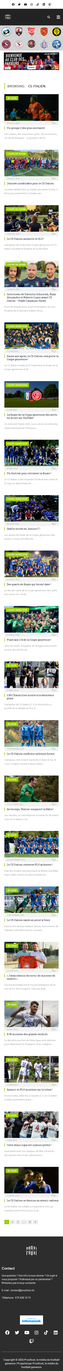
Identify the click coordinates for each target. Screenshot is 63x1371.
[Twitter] (19, 4)
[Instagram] (31, 4)
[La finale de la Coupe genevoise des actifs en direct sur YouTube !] (31, 395)
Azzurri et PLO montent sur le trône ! (29, 1089)
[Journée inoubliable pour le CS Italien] (31, 164)
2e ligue (12, 665)
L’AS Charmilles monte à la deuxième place (30, 696)
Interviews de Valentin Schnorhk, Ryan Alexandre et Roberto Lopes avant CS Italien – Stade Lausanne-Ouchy (31, 297)
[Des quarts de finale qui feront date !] (31, 565)
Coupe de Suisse (16, 153)
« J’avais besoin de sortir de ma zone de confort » (31, 977)
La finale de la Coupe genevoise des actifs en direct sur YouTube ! (32, 416)
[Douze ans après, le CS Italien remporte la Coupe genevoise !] (31, 336)
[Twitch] (49, 4)
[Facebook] (13, 4)
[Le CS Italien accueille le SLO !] (31, 219)
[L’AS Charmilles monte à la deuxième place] (31, 675)
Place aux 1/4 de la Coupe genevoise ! (29, 639)
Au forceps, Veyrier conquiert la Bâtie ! (30, 809)
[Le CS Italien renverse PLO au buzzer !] (31, 845)
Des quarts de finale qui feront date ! (29, 584)
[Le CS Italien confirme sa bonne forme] (31, 734)
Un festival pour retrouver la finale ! (29, 473)
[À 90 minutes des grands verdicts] (31, 1015)
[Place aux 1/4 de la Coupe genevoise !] (31, 620)
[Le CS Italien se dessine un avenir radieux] (31, 1181)
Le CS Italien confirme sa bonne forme (31, 753)
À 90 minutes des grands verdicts (27, 1034)
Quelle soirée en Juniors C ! (23, 528)
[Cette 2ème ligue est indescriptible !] (31, 1125)
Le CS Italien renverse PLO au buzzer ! (30, 864)
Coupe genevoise (17, 326)
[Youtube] (25, 4)
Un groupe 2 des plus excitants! (26, 128)
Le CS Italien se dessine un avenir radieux (33, 1200)
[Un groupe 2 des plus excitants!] (31, 108)
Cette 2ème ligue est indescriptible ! (29, 1145)
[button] (58, 17)
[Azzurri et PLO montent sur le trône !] (31, 1070)
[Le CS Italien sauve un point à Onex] (31, 900)
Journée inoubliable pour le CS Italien (30, 183)
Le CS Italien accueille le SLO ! (25, 238)
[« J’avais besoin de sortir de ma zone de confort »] (31, 956)
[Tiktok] (37, 4)
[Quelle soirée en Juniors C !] (31, 509)
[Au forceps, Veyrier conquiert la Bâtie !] (31, 790)
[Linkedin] (43, 4)
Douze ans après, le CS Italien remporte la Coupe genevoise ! (32, 357)
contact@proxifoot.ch (22, 1290)
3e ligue (12, 98)
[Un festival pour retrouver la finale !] (31, 454)
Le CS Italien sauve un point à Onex (28, 920)
